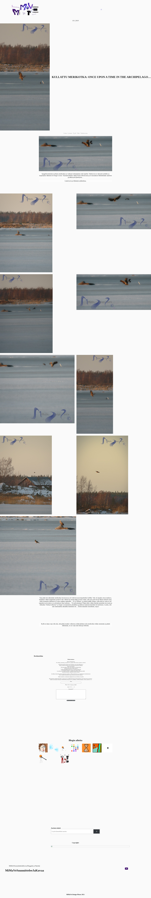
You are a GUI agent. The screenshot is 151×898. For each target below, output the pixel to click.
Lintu (65, 133)
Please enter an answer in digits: (71, 684)
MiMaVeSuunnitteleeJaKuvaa (24, 870)
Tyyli (74, 133)
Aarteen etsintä (56, 828)
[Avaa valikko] (101, 9)
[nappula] (96, 831)
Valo (78, 133)
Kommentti (71, 689)
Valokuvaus (84, 133)
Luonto (70, 133)
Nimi (71, 681)
